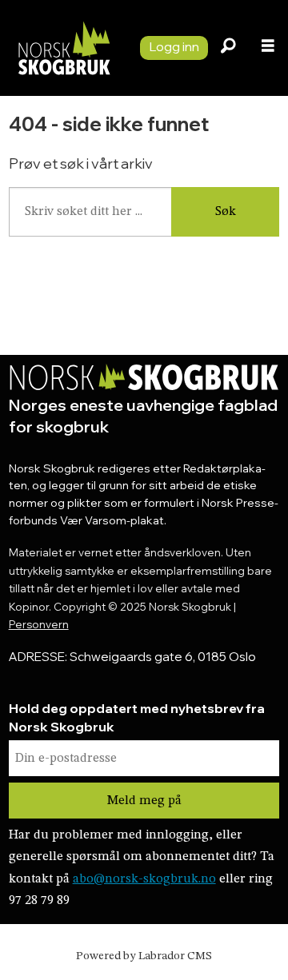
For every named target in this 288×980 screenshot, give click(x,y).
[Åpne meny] (268, 48)
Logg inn (174, 46)
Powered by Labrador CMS (144, 956)
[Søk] (228, 48)
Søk (225, 211)
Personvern (39, 624)
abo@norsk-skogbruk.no (144, 879)
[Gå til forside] (63, 48)
